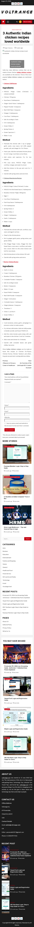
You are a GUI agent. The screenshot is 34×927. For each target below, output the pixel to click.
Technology (6, 580)
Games (5, 564)
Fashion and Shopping (9, 561)
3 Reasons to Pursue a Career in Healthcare (9, 363)
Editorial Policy (7, 624)
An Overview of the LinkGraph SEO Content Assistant (24, 364)
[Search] (17, 21)
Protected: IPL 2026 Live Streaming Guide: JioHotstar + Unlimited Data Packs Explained (16, 668)
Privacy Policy (7, 628)
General (5, 567)
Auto (4, 548)
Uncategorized (7, 586)
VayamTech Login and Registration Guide (15, 601)
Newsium (25, 922)
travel (4, 583)
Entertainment (7, 557)
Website (7, 417)
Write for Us (6, 631)
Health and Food (16, 29)
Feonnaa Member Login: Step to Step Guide (15, 613)
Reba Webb (16, 470)
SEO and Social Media (9, 577)
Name (6, 405)
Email (6, 411)
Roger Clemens (8, 48)
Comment (7, 382)
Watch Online (27, 21)
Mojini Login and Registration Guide (13, 604)
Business (6, 477)
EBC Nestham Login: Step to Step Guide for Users (19, 905)
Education (6, 554)
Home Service (7, 573)
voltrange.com (6, 777)
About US (5, 621)
